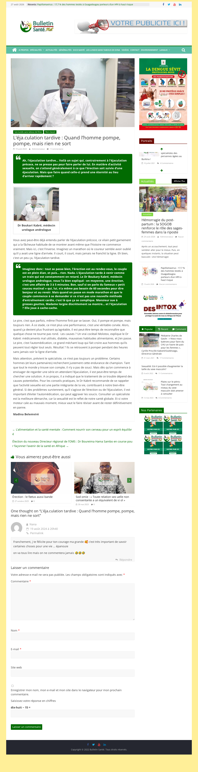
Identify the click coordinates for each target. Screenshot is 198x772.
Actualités (51, 50)
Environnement (149, 50)
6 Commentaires (165, 398)
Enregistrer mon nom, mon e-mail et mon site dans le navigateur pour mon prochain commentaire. (66, 692)
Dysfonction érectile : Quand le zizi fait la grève (124, 498)
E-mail (16, 649)
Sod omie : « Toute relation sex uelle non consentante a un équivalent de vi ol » (60, 498)
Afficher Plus (179, 181)
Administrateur (38, 149)
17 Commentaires (166, 358)
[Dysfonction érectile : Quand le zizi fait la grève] (126, 464)
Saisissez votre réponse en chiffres (33, 701)
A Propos (23, 50)
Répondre (125, 559)
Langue (163, 50)
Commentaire (21, 581)
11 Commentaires (165, 373)
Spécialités (36, 50)
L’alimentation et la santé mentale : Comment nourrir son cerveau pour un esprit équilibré (72, 432)
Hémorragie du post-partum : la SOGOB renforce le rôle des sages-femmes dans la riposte (162, 225)
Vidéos (125, 50)
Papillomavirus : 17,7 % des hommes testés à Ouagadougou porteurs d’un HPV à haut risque (85, 3)
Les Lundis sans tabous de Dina (103, 50)
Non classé (50, 132)
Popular (148, 329)
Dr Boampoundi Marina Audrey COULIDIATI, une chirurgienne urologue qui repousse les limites (163, 162)
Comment (180, 329)
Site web (16, 667)
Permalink (36, 533)
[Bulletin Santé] (14, 50)
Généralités (65, 50)
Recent (164, 329)
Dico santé (79, 50)
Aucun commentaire (168, 284)
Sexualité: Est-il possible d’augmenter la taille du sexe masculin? (162, 368)
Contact (134, 50)
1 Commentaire (56, 149)
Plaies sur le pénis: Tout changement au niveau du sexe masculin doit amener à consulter (172, 387)
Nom (15, 630)
